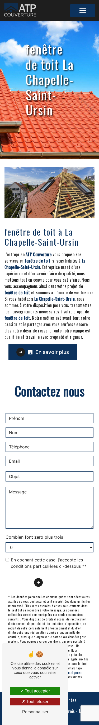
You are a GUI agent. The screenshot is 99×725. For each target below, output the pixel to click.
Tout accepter (37, 691)
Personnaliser (35, 712)
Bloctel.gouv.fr (73, 672)
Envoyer (55, 582)
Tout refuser (36, 701)
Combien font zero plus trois (34, 537)
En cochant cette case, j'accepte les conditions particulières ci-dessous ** (48, 563)
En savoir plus (51, 352)
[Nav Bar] (82, 10)
